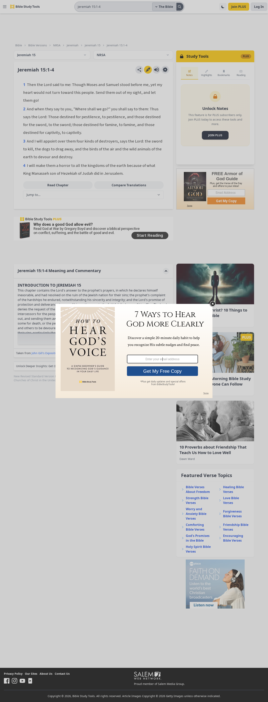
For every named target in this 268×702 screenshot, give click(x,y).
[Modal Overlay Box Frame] (134, 351)
